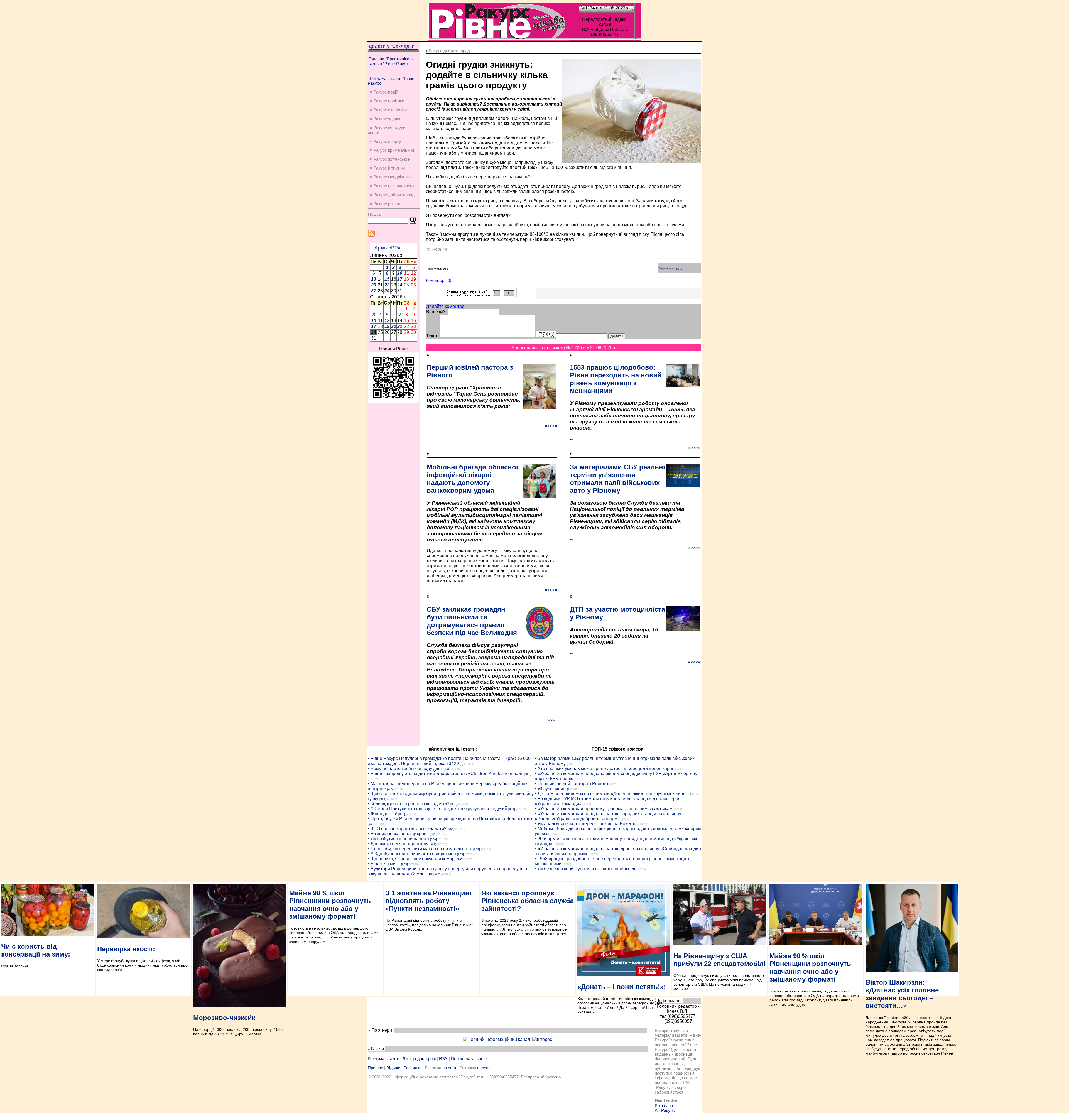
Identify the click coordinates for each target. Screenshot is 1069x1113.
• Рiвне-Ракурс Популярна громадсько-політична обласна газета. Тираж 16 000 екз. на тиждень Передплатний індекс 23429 (449, 761)
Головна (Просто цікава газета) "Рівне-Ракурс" (391, 61)
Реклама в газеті (383, 1058)
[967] (433, 844)
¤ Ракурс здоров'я (387, 118)
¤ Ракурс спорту (385, 141)
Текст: (432, 336)
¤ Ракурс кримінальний (392, 150)
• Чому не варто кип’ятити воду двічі (405, 768)
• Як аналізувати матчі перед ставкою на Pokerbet (586, 823)
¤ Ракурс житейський (390, 159)
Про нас (375, 1067)
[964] (447, 769)
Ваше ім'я (436, 311)
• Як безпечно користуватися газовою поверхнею (585, 868)
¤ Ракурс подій (384, 92)
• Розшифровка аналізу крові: (398, 833)
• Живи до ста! (382, 813)
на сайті (449, 1067)
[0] (461, 764)
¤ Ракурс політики (387, 101)
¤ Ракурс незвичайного (392, 185)
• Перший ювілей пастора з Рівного (571, 783)
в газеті (484, 1067)
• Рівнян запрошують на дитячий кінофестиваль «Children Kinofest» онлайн (445, 773)
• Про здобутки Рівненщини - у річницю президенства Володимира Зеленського (450, 818)
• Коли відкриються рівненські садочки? (408, 803)
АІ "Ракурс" (665, 1110)
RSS (443, 1058)
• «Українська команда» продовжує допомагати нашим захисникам (604, 808)
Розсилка (412, 1067)
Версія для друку (671, 268)
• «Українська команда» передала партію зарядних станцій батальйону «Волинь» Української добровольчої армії (608, 816)
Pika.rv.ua (664, 1105)
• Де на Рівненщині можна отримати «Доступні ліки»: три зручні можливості (613, 793)
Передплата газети (469, 1058)
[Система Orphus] (481, 295)
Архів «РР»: (388, 248)
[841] (433, 834)
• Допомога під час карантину (398, 843)
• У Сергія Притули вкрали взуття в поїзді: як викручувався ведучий (437, 808)
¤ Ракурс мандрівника (391, 177)
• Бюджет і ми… (384, 863)
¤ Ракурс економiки (388, 109)
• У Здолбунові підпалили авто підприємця (412, 853)
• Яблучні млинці (552, 788)
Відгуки (393, 1067)
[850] (433, 839)
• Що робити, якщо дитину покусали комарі (412, 858)
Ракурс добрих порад (449, 50)
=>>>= (551, 426)
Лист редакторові (419, 1058)
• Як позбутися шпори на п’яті (398, 838)
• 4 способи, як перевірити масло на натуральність (420, 848)
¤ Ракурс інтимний (387, 168)
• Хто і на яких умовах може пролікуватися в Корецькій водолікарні (604, 768)
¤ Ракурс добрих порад (392, 194)
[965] (527, 774)
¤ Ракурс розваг (385, 203)
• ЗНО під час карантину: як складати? (407, 828)
